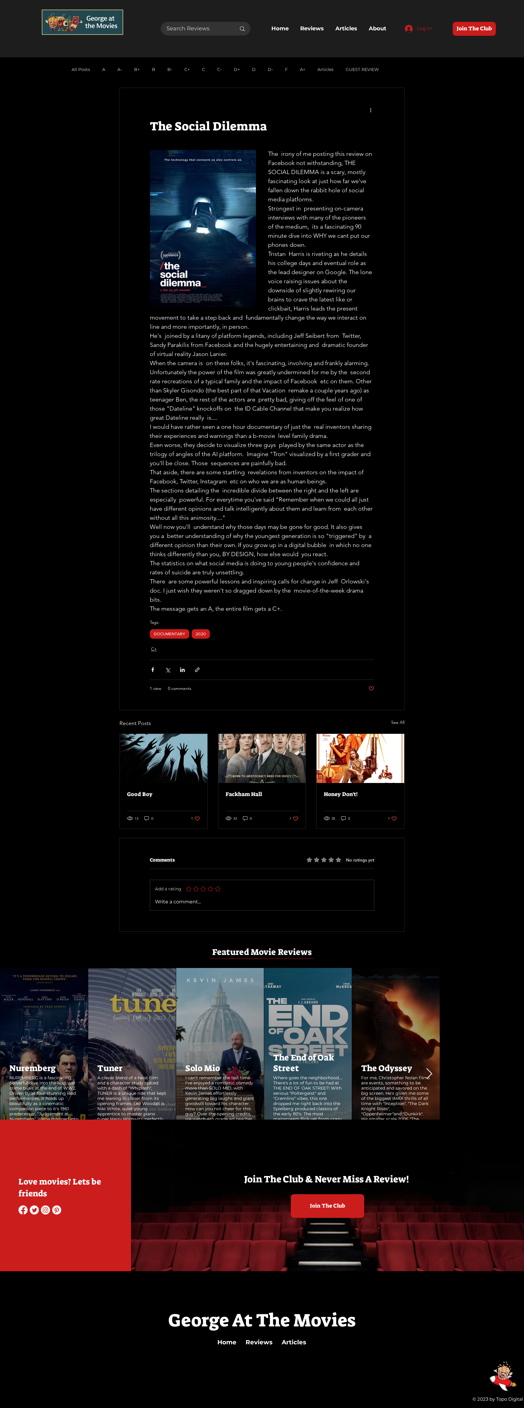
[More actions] (370, 109)
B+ (137, 69)
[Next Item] (513, 1044)
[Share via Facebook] (153, 670)
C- (219, 69)
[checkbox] (20, 1106)
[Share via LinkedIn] (182, 670)
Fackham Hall (244, 794)
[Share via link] (197, 670)
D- (270, 69)
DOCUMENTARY (169, 633)
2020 (201, 633)
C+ (187, 69)
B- (169, 69)
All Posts (81, 69)
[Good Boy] (163, 758)
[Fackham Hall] (262, 758)
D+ (237, 69)
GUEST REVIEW (362, 69)
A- (119, 69)
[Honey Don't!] (360, 758)
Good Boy (140, 794)
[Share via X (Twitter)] (167, 670)
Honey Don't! (341, 794)
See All (398, 722)
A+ (302, 69)
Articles (325, 69)
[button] (41, 1106)
